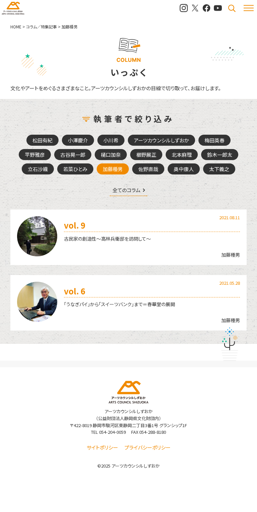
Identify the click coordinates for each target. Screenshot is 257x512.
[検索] (232, 8)
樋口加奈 (111, 154)
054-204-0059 (112, 432)
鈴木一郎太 (219, 154)
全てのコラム (126, 190)
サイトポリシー (102, 447)
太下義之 (219, 168)
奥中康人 (184, 168)
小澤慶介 (78, 140)
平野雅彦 (35, 154)
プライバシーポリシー (147, 447)
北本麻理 (182, 154)
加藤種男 (113, 168)
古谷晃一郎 (72, 154)
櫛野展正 (146, 154)
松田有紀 (42, 140)
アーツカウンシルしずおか (161, 140)
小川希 (110, 140)
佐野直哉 (148, 168)
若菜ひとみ (75, 168)
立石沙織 (38, 168)
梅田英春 (214, 140)
